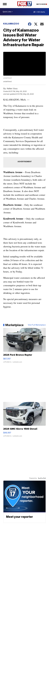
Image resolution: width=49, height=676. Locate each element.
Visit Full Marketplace (37, 325)
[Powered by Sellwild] (42, 478)
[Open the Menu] (4, 4)
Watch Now (41, 4)
